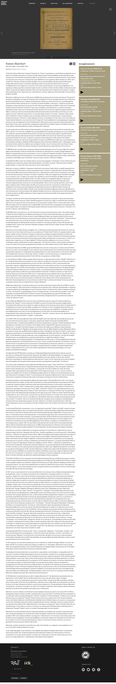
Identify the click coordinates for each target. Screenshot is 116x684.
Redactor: (16, 69)
